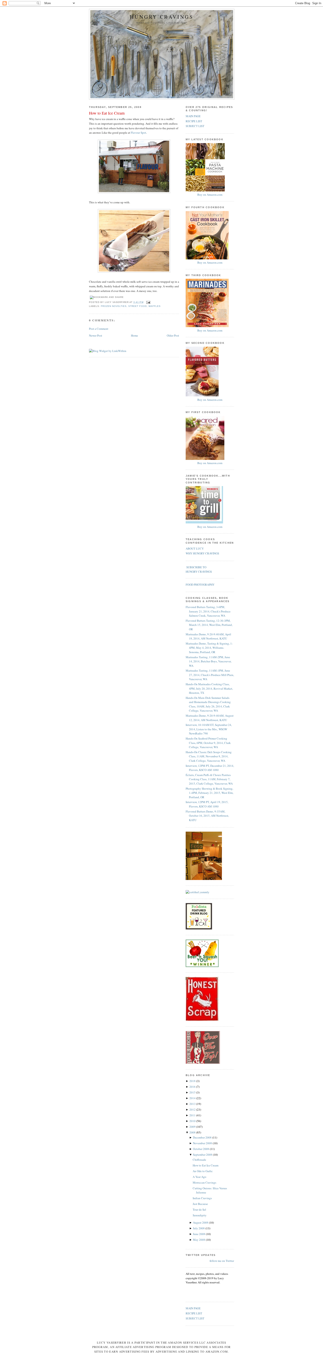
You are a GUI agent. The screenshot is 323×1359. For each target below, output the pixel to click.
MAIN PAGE (193, 116)
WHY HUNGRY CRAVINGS (202, 553)
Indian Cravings (202, 1198)
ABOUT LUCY (195, 548)
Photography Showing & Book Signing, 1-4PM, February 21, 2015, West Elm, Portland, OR (209, 793)
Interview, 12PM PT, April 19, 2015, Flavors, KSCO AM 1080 (207, 804)
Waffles (155, 306)
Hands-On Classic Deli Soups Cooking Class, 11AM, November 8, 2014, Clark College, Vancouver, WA (209, 756)
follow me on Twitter (222, 1261)
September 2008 (203, 1155)
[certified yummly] (197, 892)
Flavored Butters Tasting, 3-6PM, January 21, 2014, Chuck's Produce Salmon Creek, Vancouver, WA (208, 611)
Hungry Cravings (161, 16)
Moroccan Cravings (204, 1182)
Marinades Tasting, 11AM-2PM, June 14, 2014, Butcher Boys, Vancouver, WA (208, 661)
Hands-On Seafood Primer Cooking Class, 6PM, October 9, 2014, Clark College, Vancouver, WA (208, 742)
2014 (192, 1098)
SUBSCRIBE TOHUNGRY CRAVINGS (199, 569)
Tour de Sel (199, 1209)
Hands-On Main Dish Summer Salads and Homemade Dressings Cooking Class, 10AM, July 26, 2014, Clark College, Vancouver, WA (208, 704)
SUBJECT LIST (195, 126)
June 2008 (199, 1234)
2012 (192, 1109)
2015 (192, 1092)
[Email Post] (147, 302)
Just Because (200, 1204)
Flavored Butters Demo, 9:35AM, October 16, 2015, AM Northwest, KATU (207, 815)
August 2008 (201, 1222)
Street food (137, 306)
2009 (192, 1127)
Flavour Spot (138, 133)
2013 (192, 1104)
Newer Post (95, 335)
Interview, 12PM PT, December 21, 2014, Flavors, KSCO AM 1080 (210, 768)
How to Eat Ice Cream (107, 113)
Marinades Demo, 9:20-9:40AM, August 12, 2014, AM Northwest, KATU (210, 718)
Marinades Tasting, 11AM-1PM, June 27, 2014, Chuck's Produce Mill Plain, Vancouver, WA (210, 675)
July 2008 (199, 1228)
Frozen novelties (114, 306)
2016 (192, 1087)
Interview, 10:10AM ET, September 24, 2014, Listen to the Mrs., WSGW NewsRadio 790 (209, 729)
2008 (192, 1132)
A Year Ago (199, 1177)
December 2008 (202, 1137)
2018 (192, 1081)
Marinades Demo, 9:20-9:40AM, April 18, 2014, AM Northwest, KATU (208, 636)
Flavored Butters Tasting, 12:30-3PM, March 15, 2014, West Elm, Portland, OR (209, 625)
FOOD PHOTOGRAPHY (200, 585)
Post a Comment (98, 329)
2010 (192, 1121)
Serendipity (200, 1215)
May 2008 (199, 1240)
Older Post (173, 335)
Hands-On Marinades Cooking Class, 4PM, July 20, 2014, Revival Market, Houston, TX (209, 688)
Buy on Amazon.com (209, 195)
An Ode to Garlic (203, 1171)
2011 (192, 1115)
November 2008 (203, 1143)
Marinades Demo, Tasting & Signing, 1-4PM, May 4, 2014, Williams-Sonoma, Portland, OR (209, 647)
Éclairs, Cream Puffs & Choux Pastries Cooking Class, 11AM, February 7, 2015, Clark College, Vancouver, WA (209, 779)
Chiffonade (199, 1160)
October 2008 (201, 1149)
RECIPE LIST (194, 121)
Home (134, 335)
